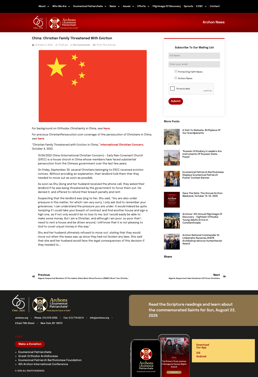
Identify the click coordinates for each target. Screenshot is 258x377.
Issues (126, 6)
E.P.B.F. (199, 6)
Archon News (185, 78)
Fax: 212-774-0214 (74, 317)
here (106, 128)
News (113, 6)
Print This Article (106, 45)
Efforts (141, 6)
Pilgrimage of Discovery (167, 6)
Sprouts (188, 6)
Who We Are (59, 6)
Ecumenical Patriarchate (88, 6)
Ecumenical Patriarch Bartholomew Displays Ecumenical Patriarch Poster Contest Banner (203, 175)
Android (201, 356)
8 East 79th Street (24, 323)
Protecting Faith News (190, 72)
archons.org (21, 317)
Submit (176, 101)
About (42, 6)
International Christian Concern (121, 144)
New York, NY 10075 (51, 323)
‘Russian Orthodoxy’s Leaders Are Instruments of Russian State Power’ (202, 154)
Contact (215, 6)
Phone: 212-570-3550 (45, 317)
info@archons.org (99, 317)
